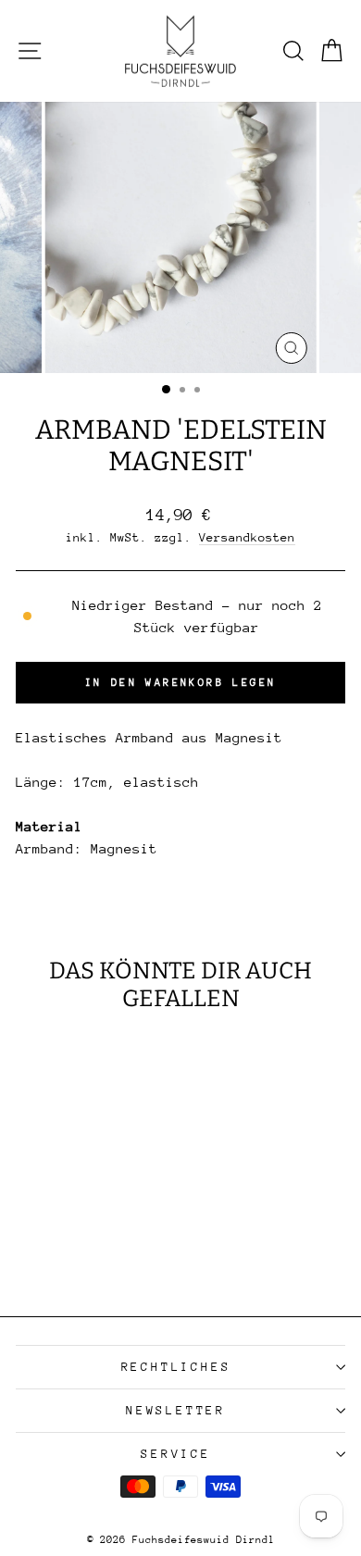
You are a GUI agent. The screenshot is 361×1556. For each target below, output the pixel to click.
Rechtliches (176, 1367)
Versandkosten (247, 537)
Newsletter (176, 1410)
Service (176, 1454)
